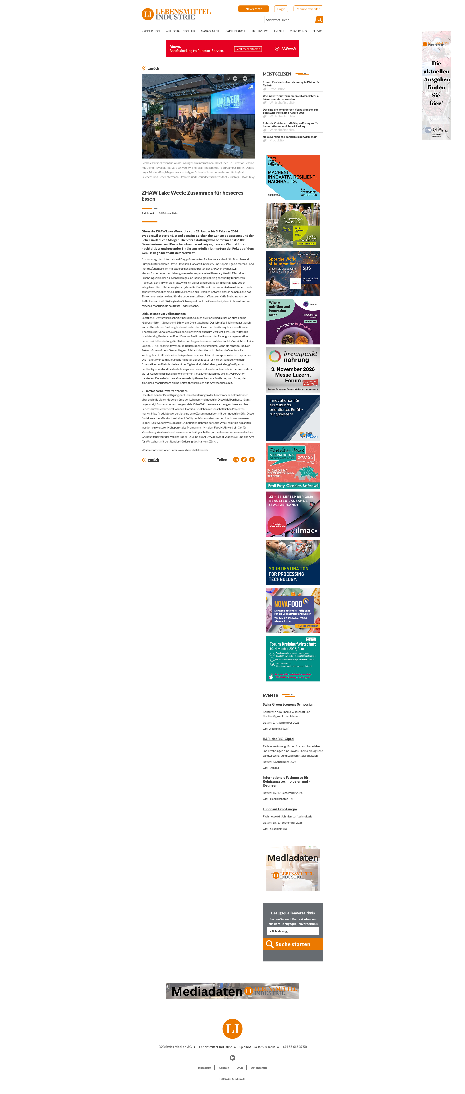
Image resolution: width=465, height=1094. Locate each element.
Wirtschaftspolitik (180, 31)
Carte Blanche (235, 31)
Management (210, 31)
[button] (236, 459)
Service (318, 31)
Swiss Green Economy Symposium (288, 704)
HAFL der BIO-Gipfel (278, 739)
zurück (153, 68)
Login (281, 9)
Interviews (260, 31)
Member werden (308, 9)
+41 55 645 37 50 (294, 1047)
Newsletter (253, 9)
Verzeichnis (298, 31)
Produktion (151, 31)
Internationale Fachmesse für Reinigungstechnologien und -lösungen (286, 781)
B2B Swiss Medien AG (175, 1047)
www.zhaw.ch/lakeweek (193, 450)
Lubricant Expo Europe (280, 809)
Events (279, 31)
